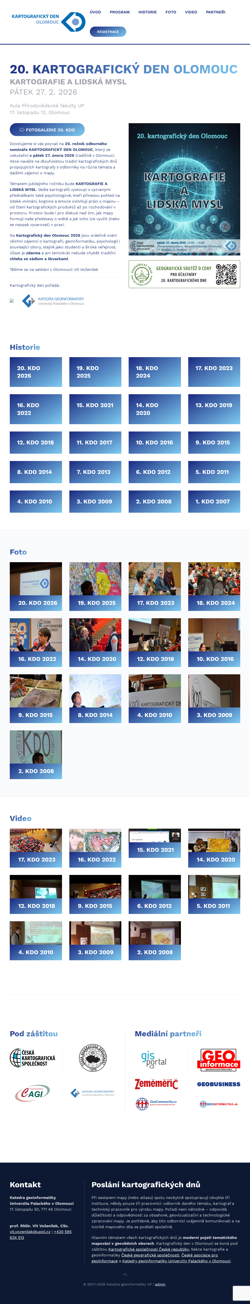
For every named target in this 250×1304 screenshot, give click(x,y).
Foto (171, 12)
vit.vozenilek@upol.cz (30, 1231)
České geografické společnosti (150, 1255)
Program (120, 12)
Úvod (95, 12)
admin (160, 1284)
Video (191, 12)
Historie (147, 12)
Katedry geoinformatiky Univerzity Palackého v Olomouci (176, 1261)
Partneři (215, 12)
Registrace (108, 32)
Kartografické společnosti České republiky (148, 1249)
